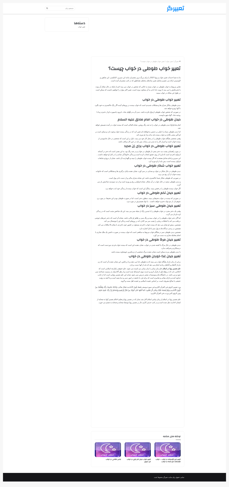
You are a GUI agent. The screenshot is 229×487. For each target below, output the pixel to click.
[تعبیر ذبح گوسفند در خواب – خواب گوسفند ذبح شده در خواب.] (167, 449)
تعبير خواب (169, 61)
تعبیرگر (176, 61)
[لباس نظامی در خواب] (108, 449)
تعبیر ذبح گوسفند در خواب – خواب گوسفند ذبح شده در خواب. (168, 460)
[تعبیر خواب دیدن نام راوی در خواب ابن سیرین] (138, 449)
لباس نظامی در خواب (113, 459)
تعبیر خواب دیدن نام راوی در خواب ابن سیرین (139, 460)
